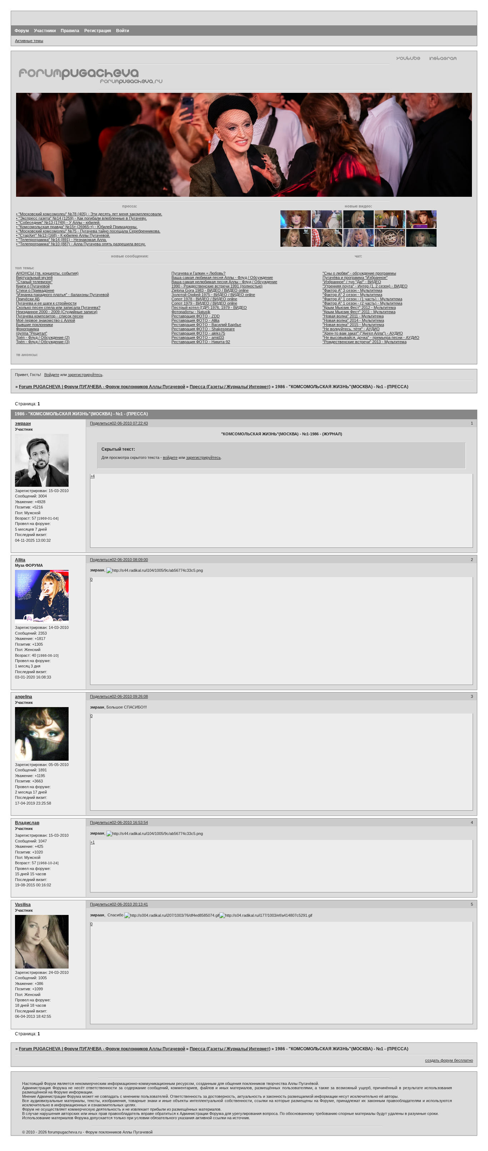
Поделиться (101, 423)
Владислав (27, 822)
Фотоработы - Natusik (190, 312)
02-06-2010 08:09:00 (130, 559)
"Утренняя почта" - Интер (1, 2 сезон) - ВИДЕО (365, 286)
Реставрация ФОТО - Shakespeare (203, 329)
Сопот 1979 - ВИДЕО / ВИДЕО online (204, 303)
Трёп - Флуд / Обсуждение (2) (43, 337)
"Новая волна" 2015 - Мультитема (353, 324)
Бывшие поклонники (34, 324)
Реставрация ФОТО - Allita (195, 320)
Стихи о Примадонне (35, 290)
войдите (170, 457)
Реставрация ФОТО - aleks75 (198, 333)
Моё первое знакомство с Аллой (45, 320)
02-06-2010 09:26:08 (130, 696)
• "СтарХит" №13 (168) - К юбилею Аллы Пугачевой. (63, 235)
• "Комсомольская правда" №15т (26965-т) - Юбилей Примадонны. (77, 227)
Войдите (51, 374)
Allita (20, 559)
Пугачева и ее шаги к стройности (46, 303)
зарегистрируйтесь (85, 374)
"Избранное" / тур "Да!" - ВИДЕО (352, 282)
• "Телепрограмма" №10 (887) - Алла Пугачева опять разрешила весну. (81, 244)
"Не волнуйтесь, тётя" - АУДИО (351, 329)
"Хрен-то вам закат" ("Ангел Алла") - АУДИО (363, 333)
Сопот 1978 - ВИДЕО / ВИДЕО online (204, 299)
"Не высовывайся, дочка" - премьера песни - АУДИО (371, 337)
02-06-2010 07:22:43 (130, 423)
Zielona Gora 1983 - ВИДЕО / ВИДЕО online (210, 290)
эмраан (23, 423)
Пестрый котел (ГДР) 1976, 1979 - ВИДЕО (209, 307)
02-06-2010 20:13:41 (130, 904)
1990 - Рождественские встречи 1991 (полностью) (217, 286)
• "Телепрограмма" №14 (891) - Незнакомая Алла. (61, 239)
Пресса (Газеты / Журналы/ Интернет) (230, 386)
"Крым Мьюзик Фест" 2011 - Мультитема (359, 312)
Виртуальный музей (34, 277)
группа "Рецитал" (31, 333)
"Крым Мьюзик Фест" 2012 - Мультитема (359, 307)
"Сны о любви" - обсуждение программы (359, 273)
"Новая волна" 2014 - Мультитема (353, 320)
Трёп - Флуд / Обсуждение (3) (43, 342)
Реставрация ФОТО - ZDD (195, 316)
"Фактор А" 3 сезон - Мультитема (352, 290)
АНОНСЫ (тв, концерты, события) (47, 273)
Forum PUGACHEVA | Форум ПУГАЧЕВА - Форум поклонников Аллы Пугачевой (102, 386)
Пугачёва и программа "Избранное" (355, 277)
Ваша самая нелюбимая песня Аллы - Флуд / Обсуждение (224, 282)
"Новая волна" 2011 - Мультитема (353, 316)
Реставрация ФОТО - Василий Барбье (206, 324)
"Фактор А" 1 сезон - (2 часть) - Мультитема (362, 303)
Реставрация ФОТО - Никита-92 (200, 342)
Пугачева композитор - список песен (49, 316)
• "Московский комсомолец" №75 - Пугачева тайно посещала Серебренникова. (88, 231)
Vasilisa (23, 904)
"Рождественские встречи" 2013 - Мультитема (365, 342)
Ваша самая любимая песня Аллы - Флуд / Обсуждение (222, 277)
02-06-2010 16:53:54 (130, 822)
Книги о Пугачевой (33, 286)
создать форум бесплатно (449, 1060)
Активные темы (29, 41)
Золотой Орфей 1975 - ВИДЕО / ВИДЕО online (213, 294)
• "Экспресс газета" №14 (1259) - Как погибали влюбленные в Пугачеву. (81, 218)
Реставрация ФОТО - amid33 (197, 337)
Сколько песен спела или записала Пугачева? (58, 307)
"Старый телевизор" (34, 282)
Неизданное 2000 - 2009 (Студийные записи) (57, 312)
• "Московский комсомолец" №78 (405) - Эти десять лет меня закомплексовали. (89, 214)
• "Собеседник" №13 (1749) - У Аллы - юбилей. (58, 222)
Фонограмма (27, 329)
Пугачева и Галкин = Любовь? (198, 273)
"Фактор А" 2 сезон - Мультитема (352, 294)
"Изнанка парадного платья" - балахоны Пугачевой (62, 294)
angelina (23, 696)
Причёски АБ (28, 299)
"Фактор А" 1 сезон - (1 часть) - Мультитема (362, 299)
